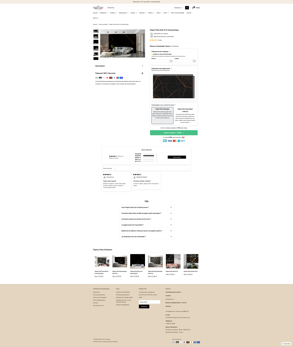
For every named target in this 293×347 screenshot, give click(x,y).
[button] (154, 40)
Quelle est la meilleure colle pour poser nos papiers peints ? (141, 231)
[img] (107, 174)
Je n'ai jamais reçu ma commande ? (133, 236)
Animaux (142, 13)
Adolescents (123, 13)
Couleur (133, 13)
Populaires (103, 13)
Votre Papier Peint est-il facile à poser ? (135, 207)
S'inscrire (144, 306)
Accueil (95, 13)
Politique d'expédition (122, 305)
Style (158, 13)
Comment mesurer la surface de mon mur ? (136, 219)
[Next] (200, 266)
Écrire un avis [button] (177, 157)
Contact (188, 13)
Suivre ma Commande (177, 13)
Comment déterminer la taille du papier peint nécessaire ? (141, 213)
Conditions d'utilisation (123, 292)
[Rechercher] (187, 7)
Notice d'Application (99, 300)
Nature (150, 13)
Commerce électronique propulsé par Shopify (105, 341)
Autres (95, 18)
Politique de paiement (122, 295)
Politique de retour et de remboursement (123, 301)
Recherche (96, 292)
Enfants (112, 13)
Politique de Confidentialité (124, 297)
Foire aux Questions (99, 295)
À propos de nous (98, 305)
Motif (165, 13)
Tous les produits (103, 24)
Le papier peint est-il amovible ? (132, 225)
